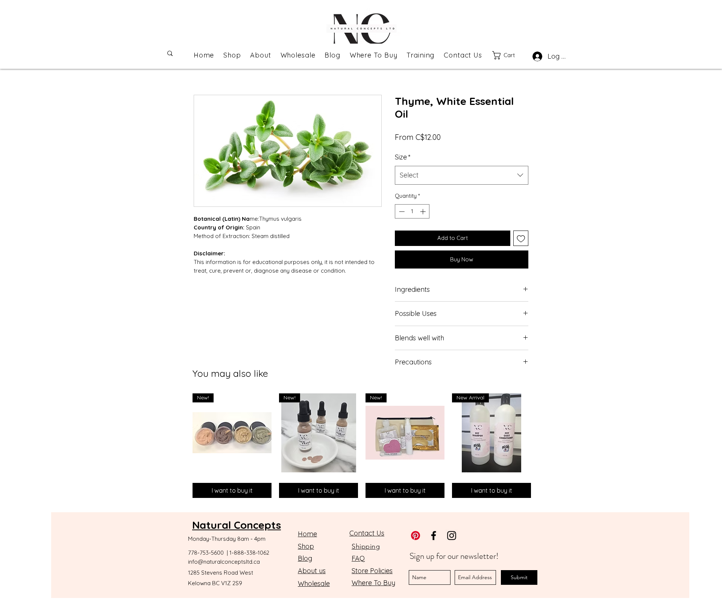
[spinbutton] (412, 212)
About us (312, 570)
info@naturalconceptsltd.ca (224, 561)
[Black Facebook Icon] (434, 536)
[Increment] (424, 212)
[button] (509, 55)
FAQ (358, 558)
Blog (305, 558)
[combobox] (461, 175)
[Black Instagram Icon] (452, 536)
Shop (306, 546)
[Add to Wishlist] (521, 238)
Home (307, 534)
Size (403, 157)
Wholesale (314, 583)
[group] (361, 445)
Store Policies (372, 570)
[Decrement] (401, 212)
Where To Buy (373, 582)
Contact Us (366, 533)
